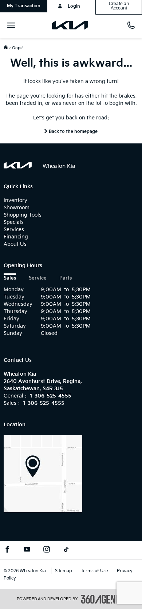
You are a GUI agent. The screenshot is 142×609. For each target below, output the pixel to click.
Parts (65, 278)
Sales (10, 278)
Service (38, 278)
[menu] (13, 25)
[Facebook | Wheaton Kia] (7, 550)
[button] (23, 6)
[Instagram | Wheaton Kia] (46, 550)
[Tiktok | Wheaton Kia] (66, 550)
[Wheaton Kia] (43, 473)
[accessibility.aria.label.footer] (103, 599)
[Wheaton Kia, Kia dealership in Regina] (73, 25)
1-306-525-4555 (50, 396)
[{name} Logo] (18, 165)
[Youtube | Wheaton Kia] (27, 550)
